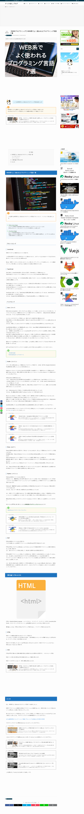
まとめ (13, 161)
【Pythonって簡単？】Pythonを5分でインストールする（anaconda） (33, 528)
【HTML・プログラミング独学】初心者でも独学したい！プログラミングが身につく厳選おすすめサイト (36, 119)
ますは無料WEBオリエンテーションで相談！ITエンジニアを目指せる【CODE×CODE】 (25, 719)
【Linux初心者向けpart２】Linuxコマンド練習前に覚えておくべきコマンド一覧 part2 (35, 764)
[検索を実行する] (77, 49)
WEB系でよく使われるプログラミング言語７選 (22, 154)
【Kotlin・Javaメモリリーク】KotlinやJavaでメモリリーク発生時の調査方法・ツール (36, 426)
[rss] (76, 0)
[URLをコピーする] (53, 805)
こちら (11, 410)
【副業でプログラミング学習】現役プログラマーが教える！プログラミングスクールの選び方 (36, 729)
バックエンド (16, 157)
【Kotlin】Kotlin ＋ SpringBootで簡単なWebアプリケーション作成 (33, 416)
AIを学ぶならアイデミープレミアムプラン (17, 510)
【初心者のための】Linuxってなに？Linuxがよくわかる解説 (31, 753)
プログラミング (9, 35)
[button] (9, 805)
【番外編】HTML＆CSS (17, 159)
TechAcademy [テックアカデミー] (16, 354)
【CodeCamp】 (12, 352)
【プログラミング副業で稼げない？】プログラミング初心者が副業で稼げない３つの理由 (36, 743)
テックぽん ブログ (11, 3)
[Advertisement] (42, 16)
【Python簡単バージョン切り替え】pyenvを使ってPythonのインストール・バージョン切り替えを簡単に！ (36, 517)
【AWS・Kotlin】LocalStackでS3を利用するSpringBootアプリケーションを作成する (36, 437)
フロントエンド (17, 156)
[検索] (78, 0)
